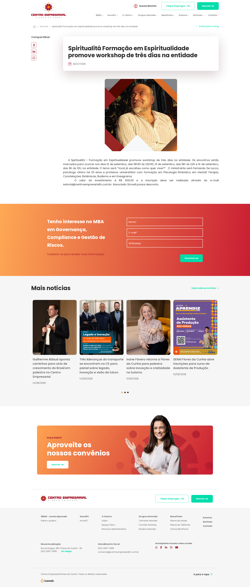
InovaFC (84, 520)
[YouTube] (176, 547)
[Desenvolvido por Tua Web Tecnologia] (47, 580)
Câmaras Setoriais (148, 520)
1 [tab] (122, 392)
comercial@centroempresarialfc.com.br (118, 552)
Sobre (104, 520)
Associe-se (208, 5)
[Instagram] (171, 547)
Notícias (44, 26)
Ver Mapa (66, 551)
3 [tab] (128, 392)
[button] (101, 15)
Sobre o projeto (48, 520)
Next (220, 346)
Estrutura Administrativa (114, 529)
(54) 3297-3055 (49, 551)
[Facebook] (33, 45)
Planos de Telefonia (180, 524)
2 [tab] (125, 392)
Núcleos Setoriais (147, 529)
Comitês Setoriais (148, 524)
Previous (29, 346)
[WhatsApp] (33, 57)
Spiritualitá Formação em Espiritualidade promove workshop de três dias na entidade (95, 26)
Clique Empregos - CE (178, 5)
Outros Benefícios (179, 529)
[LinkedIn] (33, 51)
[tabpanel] (55, 342)
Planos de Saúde (178, 520)
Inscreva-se (191, 258)
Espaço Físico (108, 524)
